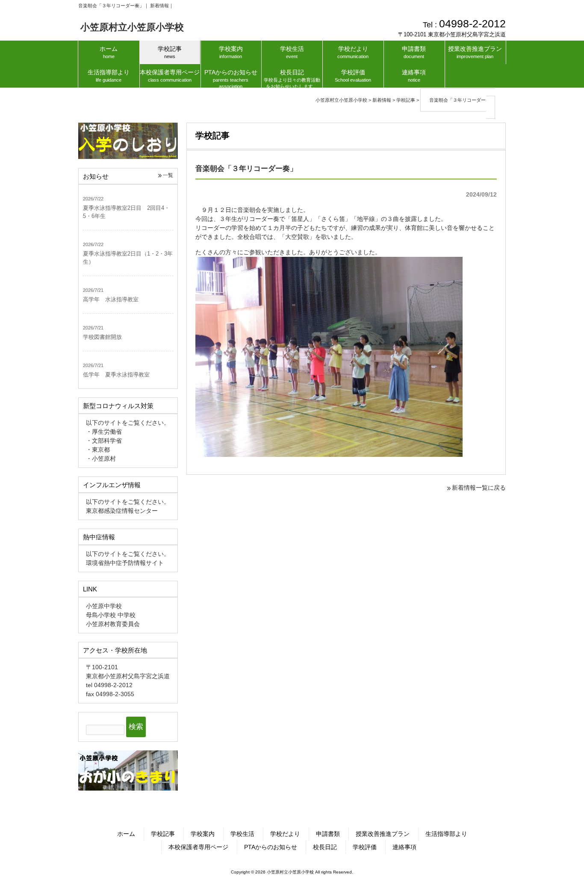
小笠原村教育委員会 (113, 623)
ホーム (126, 833)
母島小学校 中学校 (111, 615)
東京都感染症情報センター (122, 510)
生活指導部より (446, 833)
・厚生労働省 (104, 431)
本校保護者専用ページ (198, 847)
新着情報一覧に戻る (479, 487)
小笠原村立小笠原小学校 (132, 27)
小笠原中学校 (104, 606)
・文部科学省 (104, 440)
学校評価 (365, 847)
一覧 (168, 175)
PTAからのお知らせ (270, 847)
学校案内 (203, 833)
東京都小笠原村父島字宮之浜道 (128, 676)
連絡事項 (404, 847)
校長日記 (325, 847)
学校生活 (242, 833)
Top (557, 864)
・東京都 (98, 449)
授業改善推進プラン (383, 833)
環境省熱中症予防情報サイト (125, 562)
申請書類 (328, 833)
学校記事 (163, 833)
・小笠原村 (101, 458)
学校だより (285, 833)
